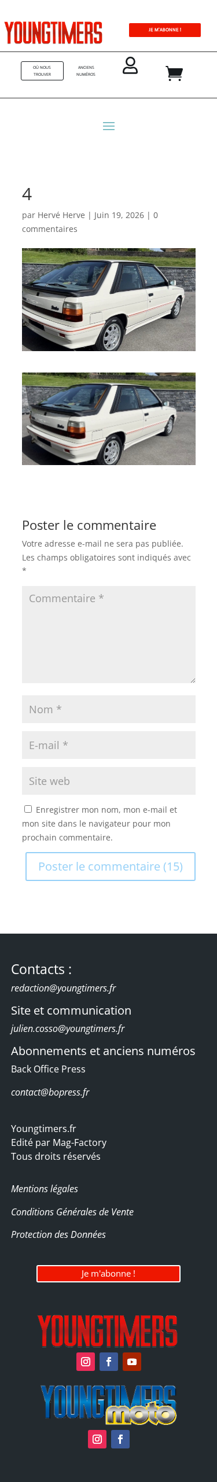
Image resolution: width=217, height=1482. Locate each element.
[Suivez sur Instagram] (85, 1361)
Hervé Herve (61, 214)
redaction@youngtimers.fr (63, 988)
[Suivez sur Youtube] (132, 1361)
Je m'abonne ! (108, 1273)
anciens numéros (85, 71)
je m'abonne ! (165, 30)
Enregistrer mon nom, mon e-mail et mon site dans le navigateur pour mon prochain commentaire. (99, 823)
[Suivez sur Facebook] (109, 1361)
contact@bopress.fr (50, 1092)
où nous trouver (42, 71)
